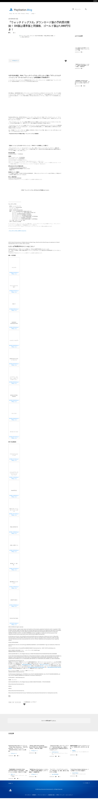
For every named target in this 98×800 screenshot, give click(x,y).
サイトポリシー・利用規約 (30, 794)
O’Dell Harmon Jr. (55, 752)
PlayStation (23, 9)
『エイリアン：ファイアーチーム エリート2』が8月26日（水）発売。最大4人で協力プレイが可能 (59, 771)
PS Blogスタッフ (15, 60)
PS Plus (27, 13)
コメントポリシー (69, 794)
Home (10, 13)
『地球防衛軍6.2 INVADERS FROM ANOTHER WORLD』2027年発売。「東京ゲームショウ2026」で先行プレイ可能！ (82, 82)
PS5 (13, 13)
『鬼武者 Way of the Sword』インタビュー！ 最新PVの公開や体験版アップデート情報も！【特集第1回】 (82, 65)
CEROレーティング (60, 794)
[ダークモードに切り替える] (73, 9)
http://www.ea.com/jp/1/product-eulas (36, 667)
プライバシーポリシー (42, 794)
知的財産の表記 (51, 794)
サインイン (78, 9)
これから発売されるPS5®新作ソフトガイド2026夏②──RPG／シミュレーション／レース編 (82, 49)
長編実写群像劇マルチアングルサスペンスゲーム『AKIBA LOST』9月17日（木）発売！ (79, 747)
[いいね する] (81, 52)
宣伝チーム (13, 774)
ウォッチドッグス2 (18, 702)
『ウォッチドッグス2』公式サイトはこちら (17, 230)
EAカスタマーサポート (44, 664)
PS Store (23, 13)
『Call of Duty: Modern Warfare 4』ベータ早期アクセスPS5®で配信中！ (79, 770)
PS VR (19, 13)
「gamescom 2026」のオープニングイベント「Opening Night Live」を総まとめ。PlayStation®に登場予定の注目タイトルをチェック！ (59, 747)
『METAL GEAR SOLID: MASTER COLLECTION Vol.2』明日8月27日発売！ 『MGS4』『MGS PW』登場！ (38, 747)
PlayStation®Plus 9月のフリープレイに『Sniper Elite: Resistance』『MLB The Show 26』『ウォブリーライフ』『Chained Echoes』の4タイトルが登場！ (18, 748)
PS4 (16, 13)
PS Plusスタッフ (14, 753)
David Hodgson (75, 772)
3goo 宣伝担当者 (55, 774)
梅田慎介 (74, 750)
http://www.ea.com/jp (26, 664)
